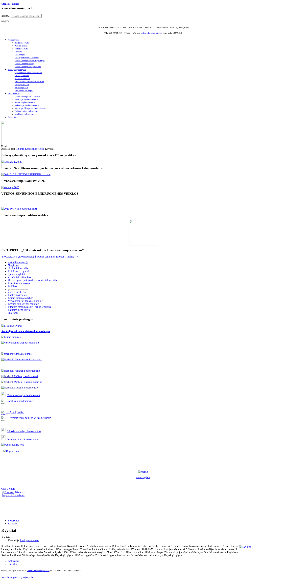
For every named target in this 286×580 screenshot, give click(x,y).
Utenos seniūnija (10, 3)
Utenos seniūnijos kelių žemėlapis (28, 66)
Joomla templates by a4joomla (17, 577)
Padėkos (12, 286)
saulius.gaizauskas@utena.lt (151, 33)
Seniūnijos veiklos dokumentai (27, 58)
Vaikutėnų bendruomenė (27, 370)
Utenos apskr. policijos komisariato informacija (32, 280)
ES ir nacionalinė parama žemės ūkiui (29, 81)
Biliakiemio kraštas (22, 43)
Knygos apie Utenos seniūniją (23, 303)
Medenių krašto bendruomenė (26, 99)
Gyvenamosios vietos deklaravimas (28, 72)
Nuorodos (13, 312)
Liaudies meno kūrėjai (19, 309)
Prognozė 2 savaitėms (13, 495)
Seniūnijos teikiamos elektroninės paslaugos (25, 331)
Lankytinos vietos (34, 148)
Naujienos (13, 265)
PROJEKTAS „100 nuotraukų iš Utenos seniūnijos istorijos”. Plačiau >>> (40, 256)
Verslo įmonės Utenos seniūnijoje (25, 301)
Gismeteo (19, 492)
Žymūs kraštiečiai (17, 292)
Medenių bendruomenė (26, 387)
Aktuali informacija (18, 262)
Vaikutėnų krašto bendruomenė (27, 105)
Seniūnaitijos (20, 55)
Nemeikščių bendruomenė (25, 102)
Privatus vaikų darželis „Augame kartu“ (30, 417)
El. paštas (13, 523)
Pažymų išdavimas (22, 84)
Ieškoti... (5, 15)
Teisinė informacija (18, 268)
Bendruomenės (14, 93)
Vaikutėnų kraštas (21, 49)
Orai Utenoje (8, 488)
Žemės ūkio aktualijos (19, 277)
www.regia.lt (143, 477)
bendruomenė (33, 395)
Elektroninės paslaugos (24, 90)
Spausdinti (13, 520)
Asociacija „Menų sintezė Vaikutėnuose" (30, 108)
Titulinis (19, 148)
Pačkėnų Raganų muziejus (28, 382)
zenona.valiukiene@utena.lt (38, 571)
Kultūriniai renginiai (18, 271)
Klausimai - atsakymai (19, 283)
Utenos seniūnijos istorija (24, 64)
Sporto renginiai (16, 274)
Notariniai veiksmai (22, 78)
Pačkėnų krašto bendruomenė (26, 111)
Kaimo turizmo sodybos (20, 298)
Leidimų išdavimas (22, 75)
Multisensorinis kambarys (28, 359)
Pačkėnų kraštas (21, 46)
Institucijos (12, 117)
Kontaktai (18, 52)
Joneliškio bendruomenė (24, 114)
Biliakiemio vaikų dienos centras (24, 431)
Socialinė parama (21, 87)
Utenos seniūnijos (16, 395)
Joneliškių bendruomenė (20, 401)
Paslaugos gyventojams (17, 69)
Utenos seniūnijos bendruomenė (27, 96)
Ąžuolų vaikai (15, 412)
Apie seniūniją (13, 40)
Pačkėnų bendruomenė (26, 376)
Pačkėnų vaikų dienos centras (22, 439)
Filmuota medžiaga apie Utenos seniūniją (29, 306)
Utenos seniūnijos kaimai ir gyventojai (30, 61)
